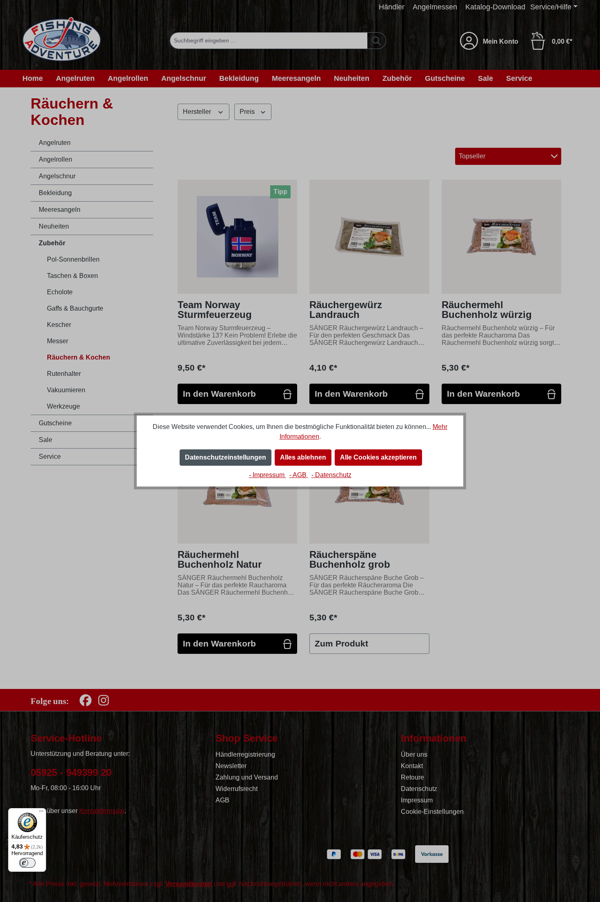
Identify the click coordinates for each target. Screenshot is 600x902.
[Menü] (41, 813)
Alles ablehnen (303, 457)
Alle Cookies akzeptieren (378, 457)
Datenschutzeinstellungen (225, 457)
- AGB (298, 474)
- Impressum (267, 474)
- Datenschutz (331, 474)
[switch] (27, 863)
